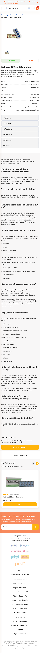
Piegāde (20, 630)
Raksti (20, 571)
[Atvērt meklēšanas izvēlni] (28, 8)
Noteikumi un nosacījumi (20, 626)
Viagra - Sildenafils (20, 588)
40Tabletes (7, 140)
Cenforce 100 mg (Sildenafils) (13, 497)
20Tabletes (7, 135)
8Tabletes (7, 123)
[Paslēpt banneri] (37, 2)
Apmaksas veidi (20, 634)
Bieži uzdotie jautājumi (20, 575)
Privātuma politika (20, 621)
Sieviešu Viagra (20, 613)
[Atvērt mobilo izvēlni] (2, 8)
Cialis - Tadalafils (20, 596)
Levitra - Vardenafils (20, 600)
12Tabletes (7, 129)
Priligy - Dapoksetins (20, 604)
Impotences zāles (20, 584)
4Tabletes (7, 118)
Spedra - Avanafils (20, 608)
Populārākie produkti (20, 592)
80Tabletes (7, 146)
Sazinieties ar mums (20, 579)
